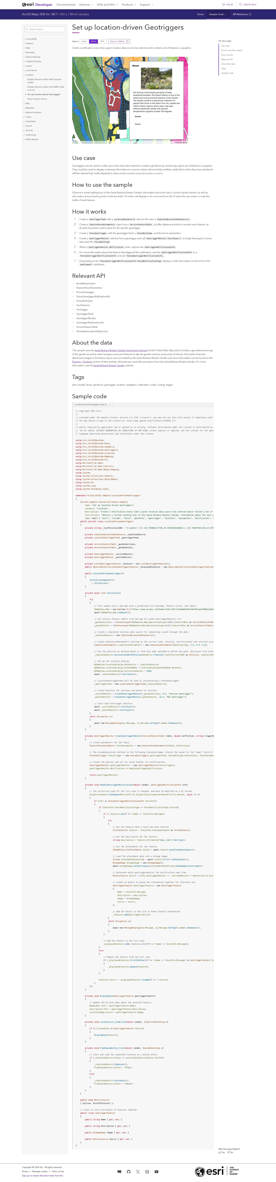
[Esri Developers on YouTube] (156, 1171)
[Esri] (217, 1171)
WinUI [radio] (93, 41)
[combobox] (44, 29)
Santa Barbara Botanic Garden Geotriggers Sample (120, 350)
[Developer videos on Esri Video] (147, 1171)
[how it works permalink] (108, 212)
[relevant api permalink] (107, 276)
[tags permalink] (86, 377)
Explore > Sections (82, 362)
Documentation (66, 4)
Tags (223, 68)
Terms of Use (58, 1171)
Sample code (227, 73)
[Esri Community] (119, 1171)
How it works (227, 55)
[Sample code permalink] (110, 397)
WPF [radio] (102, 41)
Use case (225, 46)
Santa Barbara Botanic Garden (109, 366)
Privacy (25, 1171)
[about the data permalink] (114, 343)
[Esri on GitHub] (128, 1171)
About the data (228, 64)
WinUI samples (79, 14)
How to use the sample (231, 50)
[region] (143, 778)
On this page (224, 41)
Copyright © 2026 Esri (33, 1167)
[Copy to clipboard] (210, 410)
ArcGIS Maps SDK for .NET (39, 14)
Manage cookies (40, 1171)
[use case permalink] (97, 158)
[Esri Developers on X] (137, 1171)
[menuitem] (200, 14)
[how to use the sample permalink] (135, 185)
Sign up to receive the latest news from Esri (42, 1176)
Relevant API (227, 59)
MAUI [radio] (84, 41)
